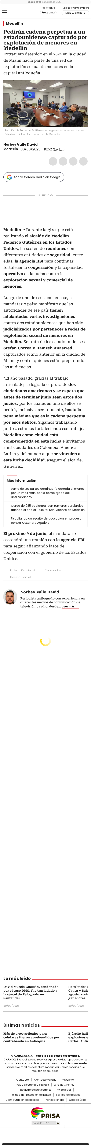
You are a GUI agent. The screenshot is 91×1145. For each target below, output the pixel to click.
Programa (48, 12)
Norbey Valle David (20, 144)
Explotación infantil (22, 570)
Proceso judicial (20, 577)
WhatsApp (83, 161)
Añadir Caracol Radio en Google (37, 177)
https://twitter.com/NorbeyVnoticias (41, 144)
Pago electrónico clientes (33, 1084)
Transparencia (54, 1100)
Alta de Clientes (64, 1084)
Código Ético (77, 1100)
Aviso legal (64, 1089)
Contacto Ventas (45, 1079)
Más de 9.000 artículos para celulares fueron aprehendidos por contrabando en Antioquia (31, 1037)
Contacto (22, 1079)
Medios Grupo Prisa (45, 1122)
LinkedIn (73, 161)
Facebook (53, 161)
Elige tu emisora (75, 13)
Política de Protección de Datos (31, 1095)
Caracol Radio (20, 11)
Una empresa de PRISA (45, 1113)
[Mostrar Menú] (4, 11)
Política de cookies (68, 1095)
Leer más (68, 606)
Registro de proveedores (35, 1089)
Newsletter (68, 1079)
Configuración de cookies (22, 1100)
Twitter (63, 161)
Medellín (14, 23)
